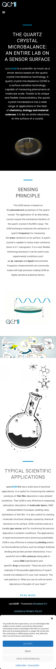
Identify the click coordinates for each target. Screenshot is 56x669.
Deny (28, 651)
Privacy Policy (33, 665)
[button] (52, 618)
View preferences (28, 658)
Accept (27, 643)
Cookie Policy (21, 665)
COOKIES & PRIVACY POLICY (28, 611)
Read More (28, 595)
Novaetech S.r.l (40, 603)
